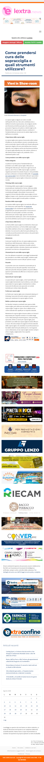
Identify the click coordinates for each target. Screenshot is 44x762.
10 (4, 706)
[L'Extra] (22, 11)
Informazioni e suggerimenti (15, 751)
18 (10, 710)
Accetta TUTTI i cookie (33, 42)
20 (21, 710)
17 (4, 710)
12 (15, 706)
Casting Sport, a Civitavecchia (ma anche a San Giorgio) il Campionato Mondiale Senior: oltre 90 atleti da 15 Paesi (20, 653)
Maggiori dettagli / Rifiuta (12, 42)
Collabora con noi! (30, 748)
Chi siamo (20, 748)
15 (31, 706)
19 (15, 710)
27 (21, 713)
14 (26, 706)
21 (26, 710)
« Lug (4, 720)
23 (37, 710)
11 (10, 706)
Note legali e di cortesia (33, 751)
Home (14, 748)
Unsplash (23, 115)
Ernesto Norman (14, 115)
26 (15, 713)
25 (10, 713)
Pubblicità (21, 754)
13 (21, 706)
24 (4, 713)
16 (37, 706)
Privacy (28, 754)
